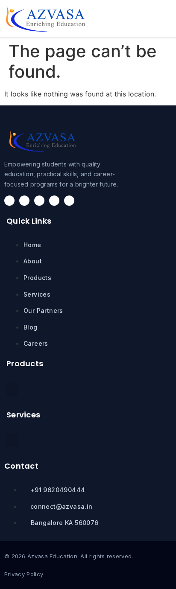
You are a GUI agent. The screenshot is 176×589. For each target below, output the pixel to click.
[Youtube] (69, 200)
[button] (149, 18)
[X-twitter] (39, 200)
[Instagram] (24, 200)
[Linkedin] (54, 200)
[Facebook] (9, 200)
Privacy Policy (23, 574)
